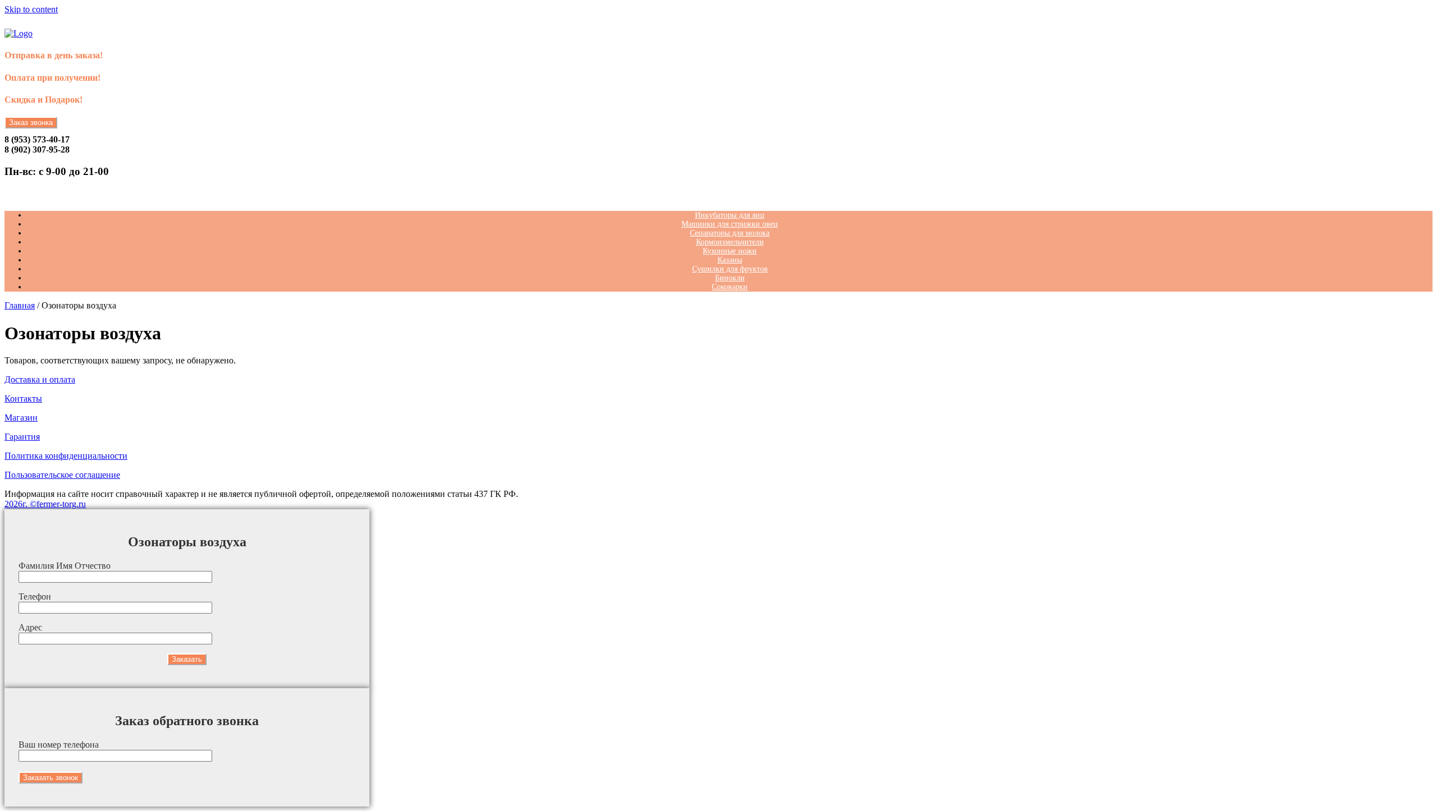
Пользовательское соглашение (62, 475)
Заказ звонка (31, 122)
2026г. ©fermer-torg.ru (45, 504)
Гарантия (22, 436)
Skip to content (31, 9)
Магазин (21, 417)
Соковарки (730, 287)
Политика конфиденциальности (65, 455)
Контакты (23, 398)
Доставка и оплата (39, 379)
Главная (19, 305)
